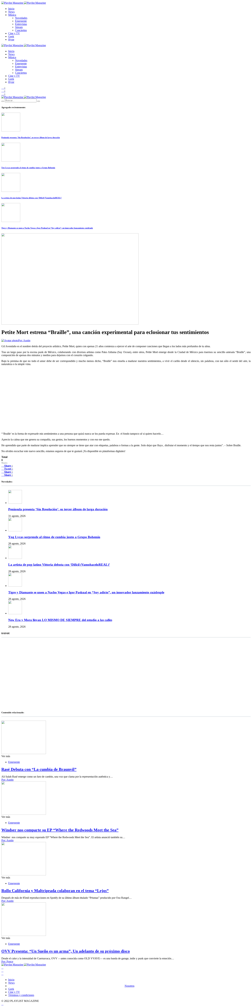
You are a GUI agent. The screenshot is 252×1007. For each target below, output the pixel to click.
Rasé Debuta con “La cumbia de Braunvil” (38, 769)
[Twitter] (2, 970)
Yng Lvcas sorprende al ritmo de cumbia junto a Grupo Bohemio (28, 168)
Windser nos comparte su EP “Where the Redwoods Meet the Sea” (59, 830)
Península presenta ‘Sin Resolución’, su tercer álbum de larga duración (30, 137)
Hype (11, 39)
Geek (11, 36)
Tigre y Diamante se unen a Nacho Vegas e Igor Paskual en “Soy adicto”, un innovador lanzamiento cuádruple (47, 228)
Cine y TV (14, 33)
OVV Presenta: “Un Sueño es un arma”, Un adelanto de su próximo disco (65, 951)
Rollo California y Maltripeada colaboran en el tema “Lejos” (55, 890)
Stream (19, 27)
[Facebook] (2, 967)
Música (12, 14)
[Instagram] (2, 973)
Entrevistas (21, 24)
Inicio (11, 8)
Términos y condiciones (21, 995)
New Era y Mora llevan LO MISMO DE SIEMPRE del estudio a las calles (60, 620)
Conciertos (21, 30)
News (11, 11)
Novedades (21, 17)
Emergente (21, 21)
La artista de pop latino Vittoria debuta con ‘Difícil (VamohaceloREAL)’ (31, 198)
